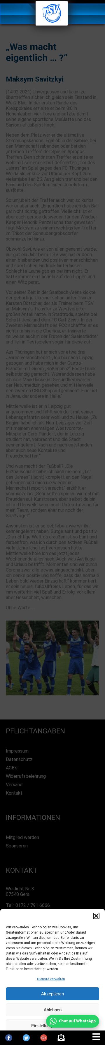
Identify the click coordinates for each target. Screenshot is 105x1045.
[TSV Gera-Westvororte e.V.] (52, 24)
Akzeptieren (52, 993)
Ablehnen (53, 1009)
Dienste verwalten (51, 979)
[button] (96, 916)
